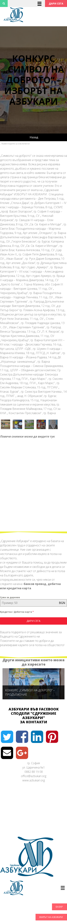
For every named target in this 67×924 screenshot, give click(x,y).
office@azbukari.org (33, 776)
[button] (56, 3)
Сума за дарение (10, 597)
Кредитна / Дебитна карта (17, 611)
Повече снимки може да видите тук (27, 436)
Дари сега (33, 620)
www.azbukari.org (33, 780)
